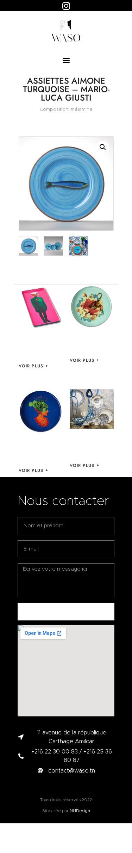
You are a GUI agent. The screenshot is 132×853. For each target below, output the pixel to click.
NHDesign (80, 810)
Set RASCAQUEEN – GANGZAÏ (32, 449)
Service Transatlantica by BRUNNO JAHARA (90, 445)
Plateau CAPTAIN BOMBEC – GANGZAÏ (41, 345)
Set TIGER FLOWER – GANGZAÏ (91, 342)
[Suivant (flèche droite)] (119, 426)
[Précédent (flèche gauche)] (12, 426)
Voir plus (31, 366)
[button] (66, 60)
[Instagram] (66, 5)
